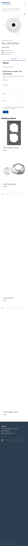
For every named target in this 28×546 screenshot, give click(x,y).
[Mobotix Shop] (6, 3)
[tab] (14, 59)
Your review (6, 85)
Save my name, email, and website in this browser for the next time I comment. (14, 107)
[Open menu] (25, 3)
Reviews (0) (14, 59)
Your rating (6, 80)
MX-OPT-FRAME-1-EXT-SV (10, 412)
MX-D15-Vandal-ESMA (9, 184)
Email (4, 100)
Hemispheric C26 (7, 40)
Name (4, 93)
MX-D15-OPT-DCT (8, 298)
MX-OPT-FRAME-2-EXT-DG (10, 148)
